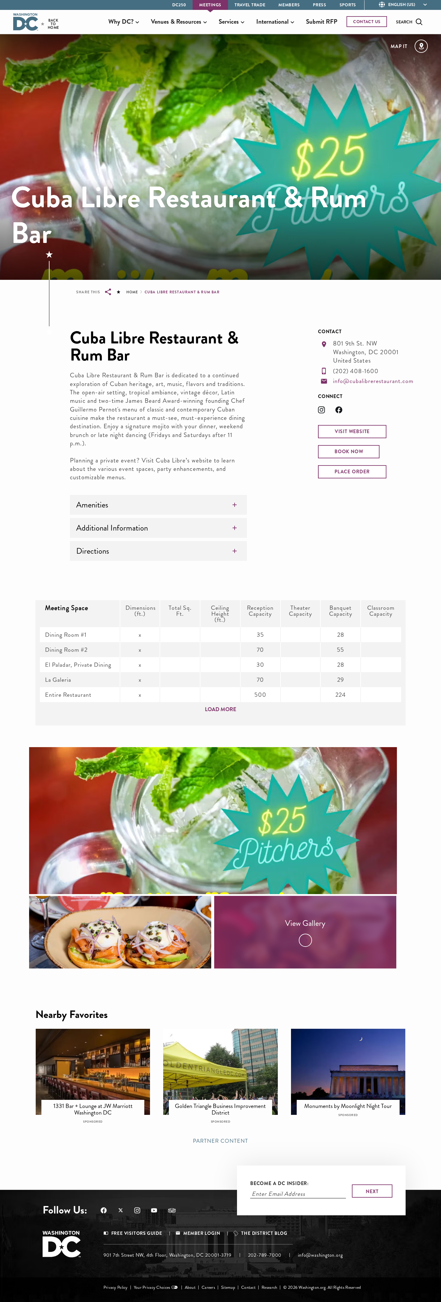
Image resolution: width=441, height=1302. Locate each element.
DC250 (179, 5)
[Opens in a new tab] (326, 411)
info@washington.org (320, 1255)
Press (319, 5)
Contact (248, 1287)
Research (269, 1287)
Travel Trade (250, 5)
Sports (348, 5)
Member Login (201, 1233)
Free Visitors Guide (136, 1233)
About (190, 1287)
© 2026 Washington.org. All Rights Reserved (322, 1287)
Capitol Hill (352, 1102)
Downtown (97, 1102)
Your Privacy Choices (152, 1287)
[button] (352, 431)
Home (132, 292)
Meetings (210, 5)
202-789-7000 (265, 1255)
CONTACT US (367, 22)
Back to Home (48, 24)
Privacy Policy (116, 1287)
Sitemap (228, 1287)
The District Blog (264, 1233)
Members (289, 5)
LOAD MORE (220, 709)
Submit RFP (321, 21)
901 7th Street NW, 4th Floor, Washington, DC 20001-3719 (168, 1255)
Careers (208, 1287)
